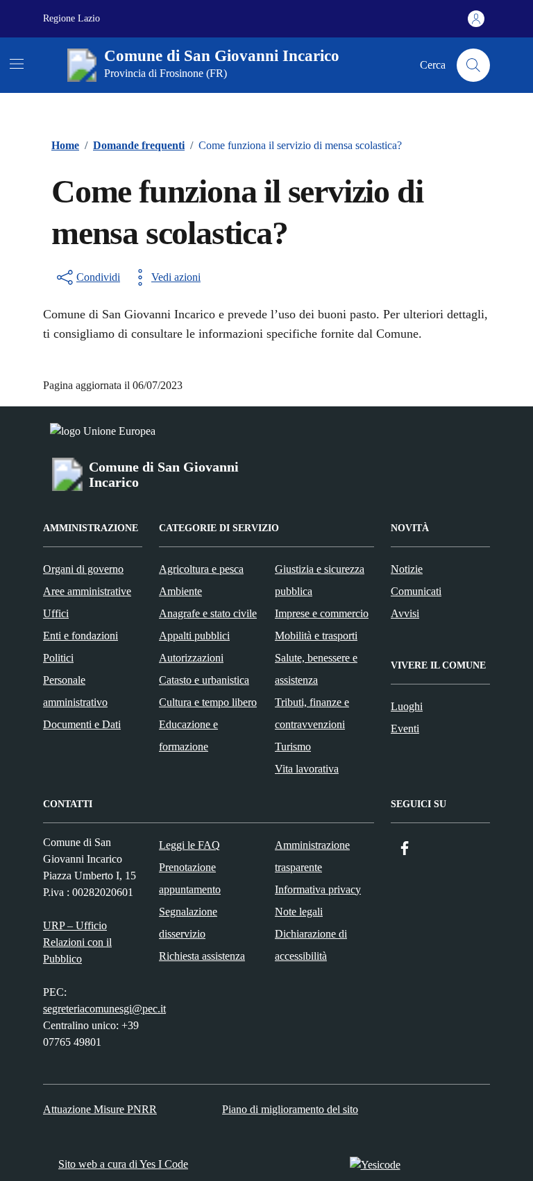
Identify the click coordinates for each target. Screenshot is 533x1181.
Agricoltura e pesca (201, 569)
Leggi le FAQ (189, 845)
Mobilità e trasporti (316, 635)
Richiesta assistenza (202, 956)
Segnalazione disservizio (188, 923)
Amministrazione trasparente (312, 856)
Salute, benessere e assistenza (316, 669)
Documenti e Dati (82, 724)
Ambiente (180, 591)
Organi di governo (83, 569)
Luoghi (407, 706)
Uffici (56, 613)
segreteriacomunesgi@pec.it (104, 1009)
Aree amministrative (87, 591)
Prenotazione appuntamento (190, 878)
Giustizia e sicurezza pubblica (319, 580)
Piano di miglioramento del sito (290, 1109)
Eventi (405, 728)
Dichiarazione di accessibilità (311, 945)
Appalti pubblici (194, 635)
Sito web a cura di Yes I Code (123, 1164)
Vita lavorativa (307, 769)
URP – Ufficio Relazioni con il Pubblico (77, 942)
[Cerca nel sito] (473, 65)
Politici (58, 658)
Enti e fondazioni (80, 635)
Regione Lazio (71, 18)
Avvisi (405, 613)
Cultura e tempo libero (208, 702)
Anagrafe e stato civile (208, 613)
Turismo (293, 746)
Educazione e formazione (188, 735)
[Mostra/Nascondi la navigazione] (16, 63)
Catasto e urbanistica (204, 680)
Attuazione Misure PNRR (100, 1109)
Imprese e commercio (322, 613)
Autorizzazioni (191, 658)
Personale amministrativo (75, 691)
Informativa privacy (318, 889)
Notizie (407, 569)
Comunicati (416, 591)
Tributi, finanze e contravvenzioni (312, 713)
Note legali (299, 911)
